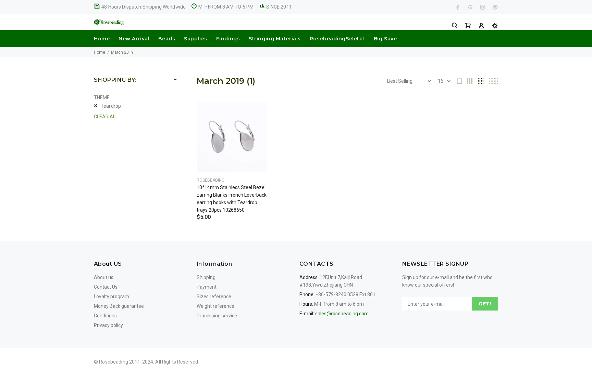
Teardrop (111, 106)
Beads (166, 39)
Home (102, 39)
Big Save (385, 39)
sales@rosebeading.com (342, 313)
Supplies (195, 39)
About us (103, 277)
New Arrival (134, 39)
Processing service (217, 315)
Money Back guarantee (119, 306)
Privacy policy (108, 325)
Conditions (105, 315)
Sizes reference (214, 296)
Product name (57, 354)
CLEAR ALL (106, 116)
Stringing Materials (275, 39)
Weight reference (215, 306)
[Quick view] (255, 113)
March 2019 (122, 52)
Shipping (206, 277)
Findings (228, 39)
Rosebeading (210, 180)
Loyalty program (111, 296)
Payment (207, 287)
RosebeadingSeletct (337, 39)
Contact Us (106, 287)
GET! (485, 304)
